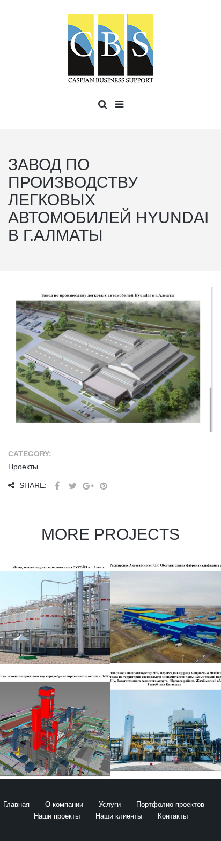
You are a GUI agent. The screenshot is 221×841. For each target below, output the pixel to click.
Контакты (173, 816)
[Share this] (56, 486)
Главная (16, 804)
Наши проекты (57, 816)
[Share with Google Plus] (88, 486)
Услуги (110, 804)
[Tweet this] (72, 486)
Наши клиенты (118, 816)
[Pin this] (103, 486)
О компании (64, 804)
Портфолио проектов (170, 804)
